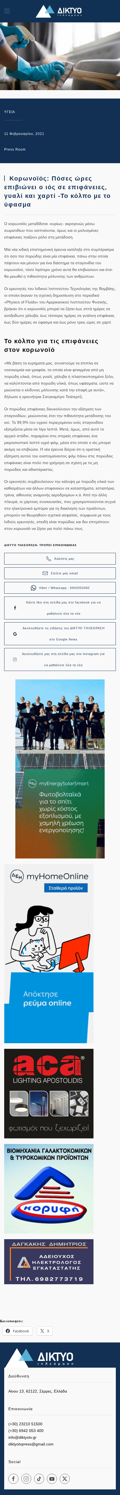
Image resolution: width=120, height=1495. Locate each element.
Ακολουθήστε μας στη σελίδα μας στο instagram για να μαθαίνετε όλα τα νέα (63, 659)
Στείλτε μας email (64, 573)
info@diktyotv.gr (22, 1437)
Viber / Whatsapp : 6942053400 (64, 587)
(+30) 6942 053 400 (26, 1430)
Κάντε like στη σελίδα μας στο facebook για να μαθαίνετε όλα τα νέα (63, 608)
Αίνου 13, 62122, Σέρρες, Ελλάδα (37, 1391)
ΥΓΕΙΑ (9, 112)
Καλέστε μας (64, 558)
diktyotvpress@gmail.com (31, 1444)
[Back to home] (60, 11)
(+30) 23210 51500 (25, 1424)
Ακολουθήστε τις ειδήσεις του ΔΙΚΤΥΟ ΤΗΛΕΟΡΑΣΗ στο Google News (64, 633)
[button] (7, 11)
